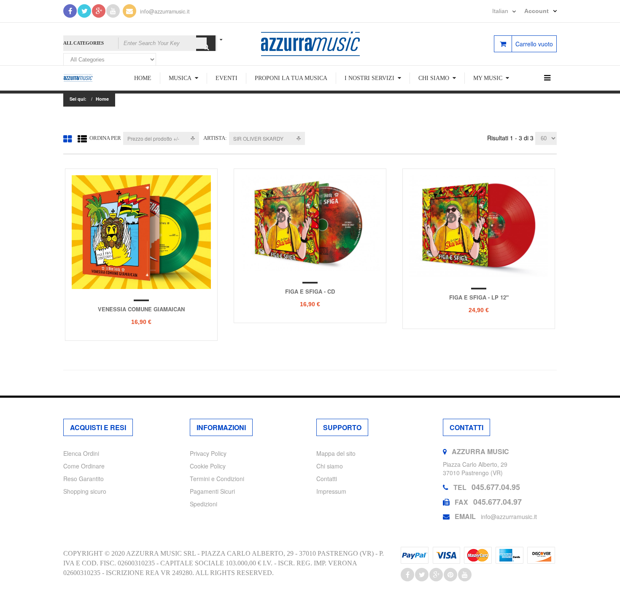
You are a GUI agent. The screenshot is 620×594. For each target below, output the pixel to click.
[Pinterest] (450, 574)
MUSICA (180, 78)
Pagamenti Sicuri (212, 491)
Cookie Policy (208, 466)
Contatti (326, 478)
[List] (82, 138)
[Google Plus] (98, 11)
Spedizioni (203, 504)
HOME (142, 78)
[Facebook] (70, 11)
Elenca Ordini (81, 453)
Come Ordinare (84, 466)
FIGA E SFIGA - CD (310, 291)
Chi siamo (329, 466)
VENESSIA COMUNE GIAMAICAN (141, 309)
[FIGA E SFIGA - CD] (310, 223)
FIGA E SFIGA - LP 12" (479, 297)
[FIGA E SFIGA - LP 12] (478, 226)
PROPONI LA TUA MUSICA (291, 78)
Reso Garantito (83, 478)
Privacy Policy (208, 453)
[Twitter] (84, 11)
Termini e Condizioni (217, 478)
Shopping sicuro (84, 491)
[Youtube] (113, 11)
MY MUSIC (487, 78)
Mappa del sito (336, 453)
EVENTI (226, 78)
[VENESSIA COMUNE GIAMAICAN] (141, 232)
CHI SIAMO (433, 78)
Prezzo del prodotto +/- (153, 138)
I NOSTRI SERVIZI (369, 78)
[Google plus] (436, 574)
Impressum (331, 491)
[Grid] (67, 138)
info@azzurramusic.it (165, 11)
